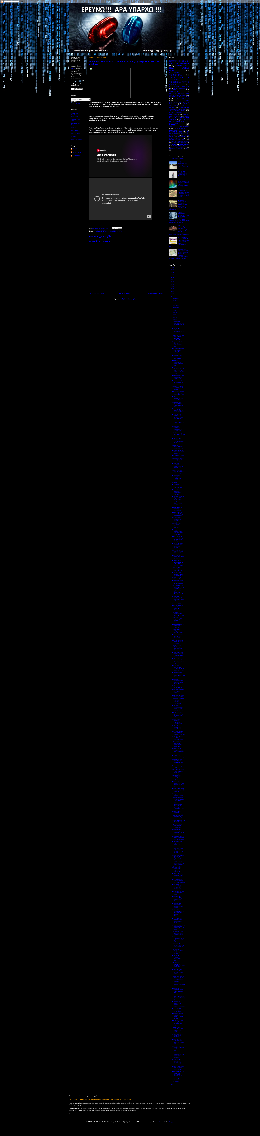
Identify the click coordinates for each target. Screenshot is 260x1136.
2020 (172, 282)
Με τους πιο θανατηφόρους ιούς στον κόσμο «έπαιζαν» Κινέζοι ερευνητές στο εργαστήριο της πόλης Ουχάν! (178, 205)
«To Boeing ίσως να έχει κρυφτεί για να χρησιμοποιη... (178, 587)
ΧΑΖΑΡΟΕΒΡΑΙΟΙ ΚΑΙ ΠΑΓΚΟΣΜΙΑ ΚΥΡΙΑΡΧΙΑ (178, 1035)
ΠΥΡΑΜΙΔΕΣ (172, 144)
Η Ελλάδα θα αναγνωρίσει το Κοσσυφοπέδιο (177, 486)
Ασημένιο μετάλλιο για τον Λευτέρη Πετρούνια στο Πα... (178, 592)
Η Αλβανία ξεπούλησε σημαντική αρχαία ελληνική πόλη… (178, 875)
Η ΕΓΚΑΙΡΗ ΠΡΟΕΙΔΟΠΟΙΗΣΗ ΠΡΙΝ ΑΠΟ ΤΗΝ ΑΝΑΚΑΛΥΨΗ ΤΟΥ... (178, 913)
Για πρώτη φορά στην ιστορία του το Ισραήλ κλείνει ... (178, 377)
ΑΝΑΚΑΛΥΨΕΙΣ (174, 91)
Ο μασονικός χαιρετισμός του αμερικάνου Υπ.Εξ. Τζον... (178, 598)
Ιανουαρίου (176, 1081)
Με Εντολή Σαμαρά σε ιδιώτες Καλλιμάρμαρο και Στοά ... (178, 661)
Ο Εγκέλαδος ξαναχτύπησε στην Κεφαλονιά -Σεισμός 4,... (178, 997)
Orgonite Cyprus (75, 133)
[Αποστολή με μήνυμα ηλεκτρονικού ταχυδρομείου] (113, 228)
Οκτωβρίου (176, 303)
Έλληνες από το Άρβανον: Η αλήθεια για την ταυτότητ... (177, 744)
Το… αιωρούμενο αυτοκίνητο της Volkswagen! (177, 826)
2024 (172, 272)
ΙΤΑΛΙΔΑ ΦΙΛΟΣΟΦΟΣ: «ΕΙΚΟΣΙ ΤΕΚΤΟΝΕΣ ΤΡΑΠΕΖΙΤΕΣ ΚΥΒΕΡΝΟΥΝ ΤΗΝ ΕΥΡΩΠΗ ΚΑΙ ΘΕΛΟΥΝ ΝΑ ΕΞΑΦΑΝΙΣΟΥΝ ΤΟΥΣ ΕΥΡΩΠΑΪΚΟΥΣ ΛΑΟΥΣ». (179, 217)
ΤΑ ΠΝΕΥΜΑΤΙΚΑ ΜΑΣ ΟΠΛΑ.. (179, 139)
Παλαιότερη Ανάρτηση (154, 293)
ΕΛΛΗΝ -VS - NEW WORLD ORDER (179, 68)
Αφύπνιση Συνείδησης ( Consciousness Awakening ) (75, 114)
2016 (172, 291)
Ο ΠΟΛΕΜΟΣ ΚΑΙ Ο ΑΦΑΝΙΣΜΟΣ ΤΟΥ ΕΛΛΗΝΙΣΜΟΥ (179, 121)
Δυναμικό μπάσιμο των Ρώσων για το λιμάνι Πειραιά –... (178, 738)
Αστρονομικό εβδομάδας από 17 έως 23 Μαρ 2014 (178, 446)
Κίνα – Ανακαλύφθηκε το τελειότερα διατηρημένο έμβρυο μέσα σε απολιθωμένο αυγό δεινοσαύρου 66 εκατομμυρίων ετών (179, 230)
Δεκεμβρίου (176, 298)
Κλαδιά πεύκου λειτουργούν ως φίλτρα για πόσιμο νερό (178, 1041)
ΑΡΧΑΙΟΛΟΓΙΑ (182, 137)
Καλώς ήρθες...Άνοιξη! (178, 455)
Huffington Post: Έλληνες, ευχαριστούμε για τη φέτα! (177, 958)
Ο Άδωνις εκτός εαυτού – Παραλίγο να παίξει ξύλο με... (178, 574)
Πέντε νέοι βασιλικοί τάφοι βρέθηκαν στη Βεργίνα (177, 641)
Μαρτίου (175, 319)
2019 (172, 284)
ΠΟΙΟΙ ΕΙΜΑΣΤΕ (175, 150)
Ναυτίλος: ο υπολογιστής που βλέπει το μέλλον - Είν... (178, 990)
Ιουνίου (175, 312)
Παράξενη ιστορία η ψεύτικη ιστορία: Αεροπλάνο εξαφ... (178, 582)
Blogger (171, 1122)
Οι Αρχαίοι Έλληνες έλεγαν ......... (180, 145)
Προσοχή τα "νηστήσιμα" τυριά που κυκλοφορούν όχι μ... (178, 784)
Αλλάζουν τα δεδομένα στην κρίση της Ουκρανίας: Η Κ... (178, 1068)
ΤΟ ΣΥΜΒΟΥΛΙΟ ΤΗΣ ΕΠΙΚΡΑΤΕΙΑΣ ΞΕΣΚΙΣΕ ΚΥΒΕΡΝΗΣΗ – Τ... (178, 337)
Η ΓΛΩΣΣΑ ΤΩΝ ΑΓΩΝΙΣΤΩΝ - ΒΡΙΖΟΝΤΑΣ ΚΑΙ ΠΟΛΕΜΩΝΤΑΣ (177, 416)
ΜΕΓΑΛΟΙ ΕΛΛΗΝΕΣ (176, 132)
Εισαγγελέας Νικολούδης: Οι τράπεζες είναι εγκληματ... (177, 492)
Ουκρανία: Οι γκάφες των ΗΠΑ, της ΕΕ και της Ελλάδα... (178, 977)
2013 (172, 1084)
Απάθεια (174, 482)
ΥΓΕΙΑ (187, 148)
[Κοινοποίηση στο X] (117, 228)
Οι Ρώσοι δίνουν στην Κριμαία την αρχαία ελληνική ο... (178, 452)
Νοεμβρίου (176, 300)
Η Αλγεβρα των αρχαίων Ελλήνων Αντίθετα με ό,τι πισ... (178, 1048)
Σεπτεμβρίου (176, 305)
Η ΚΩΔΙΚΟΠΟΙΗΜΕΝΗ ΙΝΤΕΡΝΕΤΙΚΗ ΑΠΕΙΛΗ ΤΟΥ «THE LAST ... (178, 370)
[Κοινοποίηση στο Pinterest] (121, 228)
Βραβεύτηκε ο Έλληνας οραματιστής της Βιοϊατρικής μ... (177, 465)
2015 (172, 293)
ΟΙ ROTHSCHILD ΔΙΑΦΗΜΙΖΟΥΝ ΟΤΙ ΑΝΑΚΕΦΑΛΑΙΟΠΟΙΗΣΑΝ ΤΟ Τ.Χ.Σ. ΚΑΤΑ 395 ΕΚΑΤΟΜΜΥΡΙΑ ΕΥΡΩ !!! (179, 242)
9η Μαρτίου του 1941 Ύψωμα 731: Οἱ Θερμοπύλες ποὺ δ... (178, 857)
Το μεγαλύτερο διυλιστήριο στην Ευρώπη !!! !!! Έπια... (177, 1029)
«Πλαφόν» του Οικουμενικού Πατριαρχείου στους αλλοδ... (177, 1062)
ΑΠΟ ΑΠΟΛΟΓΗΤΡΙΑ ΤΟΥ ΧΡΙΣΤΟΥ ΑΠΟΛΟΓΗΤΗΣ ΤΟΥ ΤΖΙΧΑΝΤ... (178, 701)
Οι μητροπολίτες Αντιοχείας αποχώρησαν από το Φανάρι (178, 832)
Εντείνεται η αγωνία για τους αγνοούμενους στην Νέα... (178, 675)
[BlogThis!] (115, 228)
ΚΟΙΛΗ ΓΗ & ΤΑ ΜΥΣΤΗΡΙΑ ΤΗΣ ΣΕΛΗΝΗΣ (179, 117)
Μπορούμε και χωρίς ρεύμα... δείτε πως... (178, 695)
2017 (172, 289)
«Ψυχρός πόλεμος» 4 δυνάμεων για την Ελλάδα (178, 388)
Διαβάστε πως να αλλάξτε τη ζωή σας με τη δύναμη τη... (178, 863)
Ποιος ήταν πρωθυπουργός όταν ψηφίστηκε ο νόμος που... (178, 532)
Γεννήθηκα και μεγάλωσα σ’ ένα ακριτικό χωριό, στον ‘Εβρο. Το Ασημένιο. (183, 164)
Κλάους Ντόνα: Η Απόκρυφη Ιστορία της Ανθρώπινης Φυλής (178, 539)
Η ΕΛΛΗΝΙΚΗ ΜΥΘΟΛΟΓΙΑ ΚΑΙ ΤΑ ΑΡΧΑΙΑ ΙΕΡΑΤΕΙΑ (179, 102)
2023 (172, 274)
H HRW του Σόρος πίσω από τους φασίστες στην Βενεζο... (177, 920)
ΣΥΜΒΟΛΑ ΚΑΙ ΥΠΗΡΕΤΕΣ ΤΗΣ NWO (179, 108)
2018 (172, 286)
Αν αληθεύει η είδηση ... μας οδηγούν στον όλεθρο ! (178, 459)
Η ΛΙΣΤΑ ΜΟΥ (74, 130)
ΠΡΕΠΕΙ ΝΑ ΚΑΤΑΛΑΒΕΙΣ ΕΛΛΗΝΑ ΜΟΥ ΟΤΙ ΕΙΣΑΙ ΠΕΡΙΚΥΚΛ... (178, 668)
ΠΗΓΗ (91, 223)
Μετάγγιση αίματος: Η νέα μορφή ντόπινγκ (178, 626)
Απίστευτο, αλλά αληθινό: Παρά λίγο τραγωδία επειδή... (178, 945)
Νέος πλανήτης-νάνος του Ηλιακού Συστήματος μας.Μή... (178, 351)
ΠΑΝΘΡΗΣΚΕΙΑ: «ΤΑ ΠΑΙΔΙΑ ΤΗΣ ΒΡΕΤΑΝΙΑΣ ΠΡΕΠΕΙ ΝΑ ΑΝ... (178, 1074)
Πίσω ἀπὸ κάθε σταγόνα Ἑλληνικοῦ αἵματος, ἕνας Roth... (178, 899)
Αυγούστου (176, 307)
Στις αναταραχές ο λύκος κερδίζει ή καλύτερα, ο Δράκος (178, 880)
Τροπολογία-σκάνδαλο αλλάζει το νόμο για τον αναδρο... (178, 951)
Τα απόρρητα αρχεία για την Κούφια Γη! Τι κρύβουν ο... (178, 799)
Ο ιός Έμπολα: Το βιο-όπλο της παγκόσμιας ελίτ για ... (178, 330)
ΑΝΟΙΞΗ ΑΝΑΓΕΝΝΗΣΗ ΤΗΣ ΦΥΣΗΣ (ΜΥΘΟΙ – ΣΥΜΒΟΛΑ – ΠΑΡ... (178, 806)
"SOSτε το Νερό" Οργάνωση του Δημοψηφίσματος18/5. (178, 647)
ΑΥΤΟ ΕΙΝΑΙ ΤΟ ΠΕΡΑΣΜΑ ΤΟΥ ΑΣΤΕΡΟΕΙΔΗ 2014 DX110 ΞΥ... (178, 965)
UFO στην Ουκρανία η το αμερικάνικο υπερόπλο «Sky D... (178, 733)
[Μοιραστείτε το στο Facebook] (119, 228)
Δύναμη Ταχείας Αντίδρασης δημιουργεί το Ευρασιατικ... (176, 869)
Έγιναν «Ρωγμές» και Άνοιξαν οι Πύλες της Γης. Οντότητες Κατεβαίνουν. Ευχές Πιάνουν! (183, 184)
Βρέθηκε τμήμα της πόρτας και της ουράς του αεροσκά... (177, 844)
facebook (73, 68)
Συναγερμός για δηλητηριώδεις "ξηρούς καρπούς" (178, 631)
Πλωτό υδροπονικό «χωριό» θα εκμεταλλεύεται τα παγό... (177, 1016)
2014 (172, 296)
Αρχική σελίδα (124, 293)
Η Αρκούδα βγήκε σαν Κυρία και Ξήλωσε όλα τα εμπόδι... (178, 498)
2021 (172, 279)
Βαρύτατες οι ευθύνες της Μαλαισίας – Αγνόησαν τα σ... (178, 382)
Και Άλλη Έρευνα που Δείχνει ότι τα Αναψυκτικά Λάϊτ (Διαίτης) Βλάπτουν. (183, 174)
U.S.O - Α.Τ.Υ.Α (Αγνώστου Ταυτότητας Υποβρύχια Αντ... (177, 721)
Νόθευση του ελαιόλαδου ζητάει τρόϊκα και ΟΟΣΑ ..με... (178, 939)
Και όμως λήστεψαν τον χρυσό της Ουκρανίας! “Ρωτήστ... (177, 545)
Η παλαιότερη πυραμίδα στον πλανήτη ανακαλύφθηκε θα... (178, 1004)
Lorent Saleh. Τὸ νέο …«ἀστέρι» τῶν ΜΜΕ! (178, 893)
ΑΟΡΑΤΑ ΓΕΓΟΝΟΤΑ (76, 139)
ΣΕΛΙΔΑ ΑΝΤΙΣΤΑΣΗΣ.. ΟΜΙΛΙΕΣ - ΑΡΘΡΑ (108, 231)
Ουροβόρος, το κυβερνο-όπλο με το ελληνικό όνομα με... (178, 751)
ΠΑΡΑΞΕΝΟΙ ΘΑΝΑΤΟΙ (179, 142)
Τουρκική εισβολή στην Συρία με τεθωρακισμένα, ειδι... (177, 344)
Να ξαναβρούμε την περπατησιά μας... (178, 686)
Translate (77, 103)
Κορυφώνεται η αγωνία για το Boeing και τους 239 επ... (177, 905)
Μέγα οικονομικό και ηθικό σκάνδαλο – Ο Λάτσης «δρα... (178, 551)
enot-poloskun (158, 1122)
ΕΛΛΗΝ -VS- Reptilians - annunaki (179, 141)
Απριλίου (175, 317)
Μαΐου (174, 314)
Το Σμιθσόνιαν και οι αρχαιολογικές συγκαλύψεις (177, 727)
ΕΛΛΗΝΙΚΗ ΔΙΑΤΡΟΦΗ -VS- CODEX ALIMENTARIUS (179, 94)
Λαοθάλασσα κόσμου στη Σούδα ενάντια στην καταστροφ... (178, 838)
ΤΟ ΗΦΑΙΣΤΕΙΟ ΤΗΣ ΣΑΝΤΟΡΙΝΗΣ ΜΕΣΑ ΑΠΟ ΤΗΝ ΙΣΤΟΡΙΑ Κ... (177, 850)
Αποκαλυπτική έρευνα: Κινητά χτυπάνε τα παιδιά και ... (178, 422)
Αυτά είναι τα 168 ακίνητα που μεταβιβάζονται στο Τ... (178, 761)
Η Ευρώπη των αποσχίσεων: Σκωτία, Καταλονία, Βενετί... (178, 440)
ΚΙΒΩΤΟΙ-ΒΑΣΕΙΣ (184, 144)
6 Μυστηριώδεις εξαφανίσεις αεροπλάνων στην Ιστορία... (178, 777)
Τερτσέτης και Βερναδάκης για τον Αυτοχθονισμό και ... (178, 324)
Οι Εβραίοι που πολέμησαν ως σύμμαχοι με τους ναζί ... (177, 404)
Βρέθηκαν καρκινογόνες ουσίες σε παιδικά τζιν (177, 363)
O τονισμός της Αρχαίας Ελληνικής (178, 756)
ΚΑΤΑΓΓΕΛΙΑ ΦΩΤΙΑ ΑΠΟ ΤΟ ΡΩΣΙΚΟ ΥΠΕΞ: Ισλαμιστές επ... (178, 654)
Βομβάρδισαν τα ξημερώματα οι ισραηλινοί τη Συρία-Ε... (177, 477)
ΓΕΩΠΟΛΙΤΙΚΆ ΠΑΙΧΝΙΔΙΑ (179, 86)
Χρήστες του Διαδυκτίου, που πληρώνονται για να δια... (178, 983)
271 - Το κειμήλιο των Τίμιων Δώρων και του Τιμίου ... (178, 771)
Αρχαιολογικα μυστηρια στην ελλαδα (177, 503)
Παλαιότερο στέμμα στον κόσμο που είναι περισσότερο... (178, 357)
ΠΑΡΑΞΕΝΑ (173, 125)
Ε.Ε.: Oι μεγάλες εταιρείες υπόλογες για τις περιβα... (178, 1010)
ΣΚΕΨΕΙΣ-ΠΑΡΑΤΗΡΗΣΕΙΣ (179, 115)
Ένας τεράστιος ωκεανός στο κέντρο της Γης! (177, 569)
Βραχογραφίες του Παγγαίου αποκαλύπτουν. (177, 508)
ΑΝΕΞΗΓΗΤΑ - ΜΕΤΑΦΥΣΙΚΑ (179, 126)
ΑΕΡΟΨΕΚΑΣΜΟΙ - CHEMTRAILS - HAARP (179, 129)
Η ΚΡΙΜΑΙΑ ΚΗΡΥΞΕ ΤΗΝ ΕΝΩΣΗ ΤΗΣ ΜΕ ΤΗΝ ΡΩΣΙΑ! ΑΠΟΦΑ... (178, 971)
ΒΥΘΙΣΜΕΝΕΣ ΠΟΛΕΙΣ (175, 148)
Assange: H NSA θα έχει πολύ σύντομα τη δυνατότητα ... (178, 471)
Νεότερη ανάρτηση (96, 293)
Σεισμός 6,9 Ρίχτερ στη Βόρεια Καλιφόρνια (178, 821)
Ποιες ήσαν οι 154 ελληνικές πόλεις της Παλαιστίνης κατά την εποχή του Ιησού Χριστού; (183, 193)
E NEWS (73, 128)
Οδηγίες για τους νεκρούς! (176, 812)
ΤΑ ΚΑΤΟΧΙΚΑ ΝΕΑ (176, 111)
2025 (172, 270)
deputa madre (77, 155)
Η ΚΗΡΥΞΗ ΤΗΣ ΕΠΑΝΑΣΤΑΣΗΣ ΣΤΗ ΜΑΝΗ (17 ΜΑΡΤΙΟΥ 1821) (177, 563)
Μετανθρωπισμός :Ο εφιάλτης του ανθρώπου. (177, 636)
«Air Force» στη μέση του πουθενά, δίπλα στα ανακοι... (178, 434)
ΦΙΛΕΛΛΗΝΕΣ (179, 147)
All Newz (73, 136)
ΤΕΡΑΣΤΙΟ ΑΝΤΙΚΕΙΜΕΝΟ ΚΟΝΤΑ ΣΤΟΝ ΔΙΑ (178, 613)
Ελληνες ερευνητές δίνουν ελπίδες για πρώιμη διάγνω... (178, 514)
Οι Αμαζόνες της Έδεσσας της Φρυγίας (176, 519)
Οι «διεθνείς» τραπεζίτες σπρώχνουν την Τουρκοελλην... (177, 428)
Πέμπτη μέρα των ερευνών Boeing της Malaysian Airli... (177, 715)
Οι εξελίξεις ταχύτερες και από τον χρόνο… (178, 691)
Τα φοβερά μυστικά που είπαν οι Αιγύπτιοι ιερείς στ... (178, 816)
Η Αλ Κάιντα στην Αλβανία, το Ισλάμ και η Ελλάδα (178, 398)
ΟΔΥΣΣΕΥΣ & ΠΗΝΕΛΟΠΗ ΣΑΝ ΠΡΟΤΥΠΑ (178, 557)
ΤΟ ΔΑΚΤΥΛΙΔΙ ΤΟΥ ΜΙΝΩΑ (177, 158)
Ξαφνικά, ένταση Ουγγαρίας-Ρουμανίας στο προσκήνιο (177, 525)
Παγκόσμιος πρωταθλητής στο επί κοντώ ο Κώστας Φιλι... (178, 887)
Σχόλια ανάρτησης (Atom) (130, 299)
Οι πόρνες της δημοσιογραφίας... (178, 794)
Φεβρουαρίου (176, 1079)
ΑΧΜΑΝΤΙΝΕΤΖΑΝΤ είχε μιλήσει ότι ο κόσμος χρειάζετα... (178, 933)
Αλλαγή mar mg (77, 152)
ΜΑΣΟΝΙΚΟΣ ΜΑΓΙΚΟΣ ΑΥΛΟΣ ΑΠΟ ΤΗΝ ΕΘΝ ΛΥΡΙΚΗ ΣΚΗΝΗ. (177, 708)
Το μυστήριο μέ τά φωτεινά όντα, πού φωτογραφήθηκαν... (178, 410)
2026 (172, 267)
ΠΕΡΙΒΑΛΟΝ (173, 114)
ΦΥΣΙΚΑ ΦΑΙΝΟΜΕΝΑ (176, 112)
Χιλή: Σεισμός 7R (177, 578)
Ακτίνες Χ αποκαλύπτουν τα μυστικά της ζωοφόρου (178, 1055)
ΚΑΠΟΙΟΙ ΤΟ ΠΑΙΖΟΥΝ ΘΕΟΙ (179, 97)
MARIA (75, 148)
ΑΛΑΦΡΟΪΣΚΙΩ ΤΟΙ (177, 603)
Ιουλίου (175, 310)
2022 (172, 277)
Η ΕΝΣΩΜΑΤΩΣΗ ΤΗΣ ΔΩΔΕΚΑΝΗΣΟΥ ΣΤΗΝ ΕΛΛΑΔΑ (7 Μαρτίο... (178, 927)
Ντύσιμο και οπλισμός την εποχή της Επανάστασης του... (178, 393)
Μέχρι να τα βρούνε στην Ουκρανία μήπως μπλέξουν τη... (177, 607)
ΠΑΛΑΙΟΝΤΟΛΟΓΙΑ (183, 98)
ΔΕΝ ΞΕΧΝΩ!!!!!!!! (175, 138)
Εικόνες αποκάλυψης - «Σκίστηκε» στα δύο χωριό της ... (178, 790)
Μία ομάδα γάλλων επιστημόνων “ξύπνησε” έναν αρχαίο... (177, 1023)
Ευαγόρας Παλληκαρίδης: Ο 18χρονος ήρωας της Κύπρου (177, 681)
